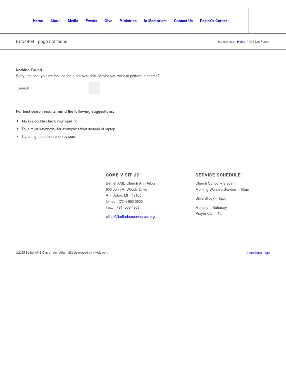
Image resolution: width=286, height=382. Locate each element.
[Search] (236, 20)
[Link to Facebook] (266, 20)
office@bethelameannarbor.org (130, 216)
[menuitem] (38, 20)
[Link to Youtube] (257, 20)
